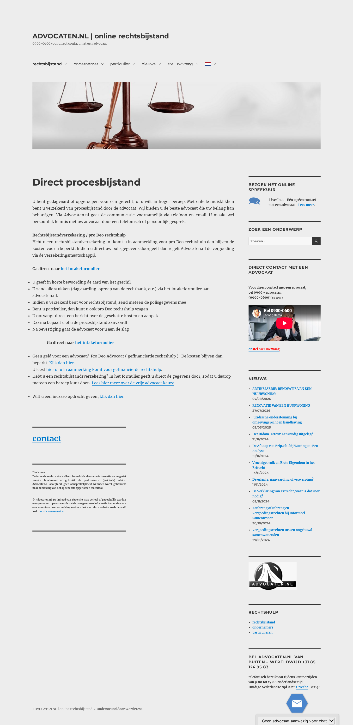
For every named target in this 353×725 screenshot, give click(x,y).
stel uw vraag (180, 64)
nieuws (149, 64)
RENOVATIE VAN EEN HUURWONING (281, 406)
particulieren (262, 632)
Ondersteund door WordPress (119, 709)
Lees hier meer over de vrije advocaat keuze (133, 383)
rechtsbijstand (47, 64)
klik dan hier (111, 396)
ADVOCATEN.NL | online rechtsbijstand (100, 36)
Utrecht (302, 687)
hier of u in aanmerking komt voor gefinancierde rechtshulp (103, 369)
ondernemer (86, 64)
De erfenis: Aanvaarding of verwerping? (283, 479)
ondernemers (262, 627)
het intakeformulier (80, 268)
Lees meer (306, 205)
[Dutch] (210, 64)
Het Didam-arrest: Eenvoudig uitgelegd (282, 434)
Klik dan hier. (62, 362)
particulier (120, 64)
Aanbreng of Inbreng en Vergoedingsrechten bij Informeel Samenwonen (278, 513)
